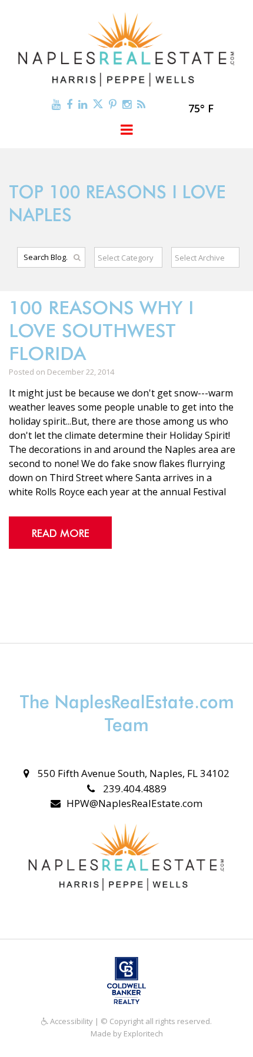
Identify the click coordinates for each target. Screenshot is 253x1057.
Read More (60, 533)
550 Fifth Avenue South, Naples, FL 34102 (132, 773)
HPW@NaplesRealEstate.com (134, 803)
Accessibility (70, 1021)
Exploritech (143, 1033)
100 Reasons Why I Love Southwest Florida (101, 330)
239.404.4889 (134, 788)
